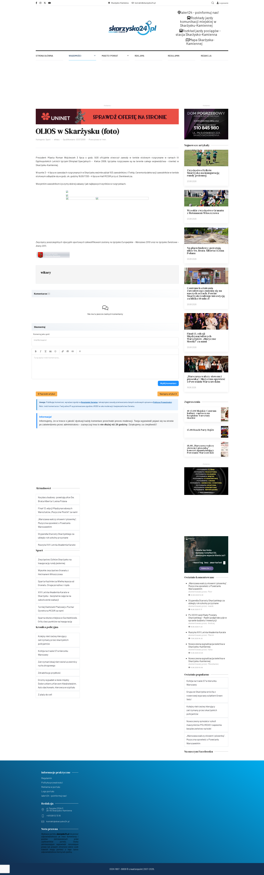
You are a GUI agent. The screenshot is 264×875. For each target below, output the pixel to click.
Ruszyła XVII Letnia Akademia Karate (207, 632)
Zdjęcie (67, 351)
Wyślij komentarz (168, 383)
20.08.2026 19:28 (196, 595)
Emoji (55, 351)
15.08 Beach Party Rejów (200, 430)
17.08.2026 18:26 (196, 638)
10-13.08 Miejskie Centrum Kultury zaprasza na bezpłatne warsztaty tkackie (201, 414)
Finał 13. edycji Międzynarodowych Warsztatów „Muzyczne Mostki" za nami (201, 337)
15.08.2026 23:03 (196, 653)
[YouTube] (49, 3)
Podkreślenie (45, 351)
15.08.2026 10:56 (196, 667)
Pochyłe (40, 351)
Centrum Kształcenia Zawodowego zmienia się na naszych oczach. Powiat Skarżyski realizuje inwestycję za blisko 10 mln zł (206, 293)
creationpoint (136, 869)
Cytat (50, 351)
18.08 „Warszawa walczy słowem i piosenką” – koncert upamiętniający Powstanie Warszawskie (200, 449)
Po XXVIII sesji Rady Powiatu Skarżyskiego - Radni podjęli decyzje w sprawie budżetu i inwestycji (207, 617)
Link (62, 351)
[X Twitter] (45, 3)
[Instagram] (40, 3)
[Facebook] (36, 3)
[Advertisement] (132, 81)
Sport (48, 139)
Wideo (72, 351)
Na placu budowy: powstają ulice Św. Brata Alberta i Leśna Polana (205, 250)
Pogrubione (35, 351)
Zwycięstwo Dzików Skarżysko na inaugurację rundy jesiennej (203, 172)
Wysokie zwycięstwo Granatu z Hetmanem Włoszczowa (205, 212)
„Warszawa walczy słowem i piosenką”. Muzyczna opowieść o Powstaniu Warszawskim (206, 379)
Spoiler (80, 351)
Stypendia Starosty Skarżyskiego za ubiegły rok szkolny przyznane (206, 602)
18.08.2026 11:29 (196, 627)
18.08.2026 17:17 (196, 609)
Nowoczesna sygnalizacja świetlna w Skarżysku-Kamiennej (206, 645)
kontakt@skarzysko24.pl (145, 3)
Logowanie (223, 3)
